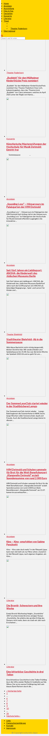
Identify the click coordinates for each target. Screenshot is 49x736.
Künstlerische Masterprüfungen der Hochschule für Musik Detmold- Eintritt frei (26, 146)
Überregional (9, 31)
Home (6, 3)
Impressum (11, 728)
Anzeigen (8, 6)
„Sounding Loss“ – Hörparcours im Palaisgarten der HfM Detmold (25, 205)
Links (8, 720)
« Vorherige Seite (13, 691)
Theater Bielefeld (14, 334)
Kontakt (9, 725)
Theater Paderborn (18, 28)
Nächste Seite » (13, 716)
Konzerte (8, 16)
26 (7, 713)
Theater (7, 21)
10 (7, 708)
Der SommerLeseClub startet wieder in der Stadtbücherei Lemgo (27, 405)
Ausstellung (9, 8)
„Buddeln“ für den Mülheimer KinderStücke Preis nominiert (22, 79)
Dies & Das (8, 11)
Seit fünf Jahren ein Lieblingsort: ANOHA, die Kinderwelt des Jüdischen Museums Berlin (24, 273)
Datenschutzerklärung (16, 723)
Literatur (7, 18)
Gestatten (8, 13)
